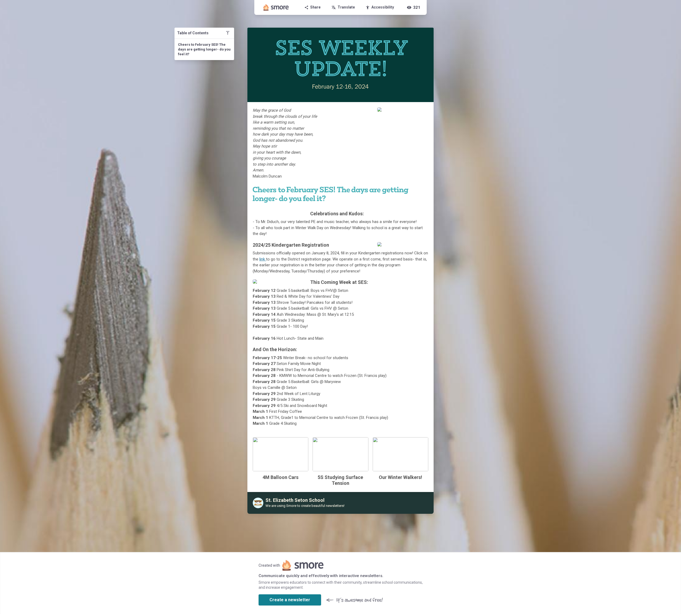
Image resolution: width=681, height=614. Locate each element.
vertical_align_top (227, 33)
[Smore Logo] (276, 7)
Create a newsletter (289, 599)
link (262, 259)
